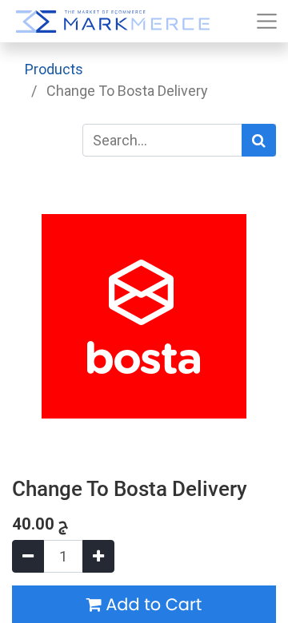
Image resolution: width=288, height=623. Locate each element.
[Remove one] (28, 556)
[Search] (259, 140)
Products (54, 69)
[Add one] (98, 556)
